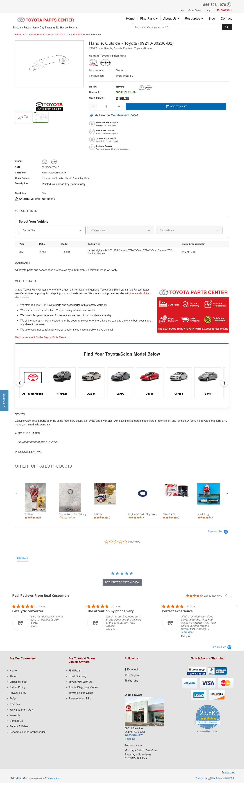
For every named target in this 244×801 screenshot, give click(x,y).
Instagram (133, 675)
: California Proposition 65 (37, 198)
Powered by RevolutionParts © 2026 (214, 777)
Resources (193, 18)
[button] (16, 493)
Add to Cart (178, 106)
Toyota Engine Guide (81, 693)
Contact (226, 18)
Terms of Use (228, 772)
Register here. (54, 777)
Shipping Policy (19, 681)
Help (208, 10)
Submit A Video (19, 726)
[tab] (22, 559)
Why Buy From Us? (21, 709)
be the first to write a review (122, 582)
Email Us (130, 738)
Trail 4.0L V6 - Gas (55, 34)
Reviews (15, 704)
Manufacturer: (96, 70)
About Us (170, 18)
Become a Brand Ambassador (27, 732)
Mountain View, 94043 (124, 115)
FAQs (13, 698)
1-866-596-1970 (213, 4)
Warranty (15, 715)
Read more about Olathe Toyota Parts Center (41, 337)
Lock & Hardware (73, 34)
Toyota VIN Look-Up (80, 681)
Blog (212, 18)
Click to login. (16, 777)
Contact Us (16, 720)
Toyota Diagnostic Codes (83, 687)
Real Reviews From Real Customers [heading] (40, 595)
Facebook (132, 669)
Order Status (195, 10)
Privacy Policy (18, 693)
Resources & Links (80, 698)
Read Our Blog (77, 676)
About (13, 676)
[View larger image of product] (23, 117)
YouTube (132, 680)
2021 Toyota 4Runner (33, 34)
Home (130, 18)
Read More (138, 632)
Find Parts (148, 18)
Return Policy (17, 687)
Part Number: (96, 75)
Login (181, 10)
